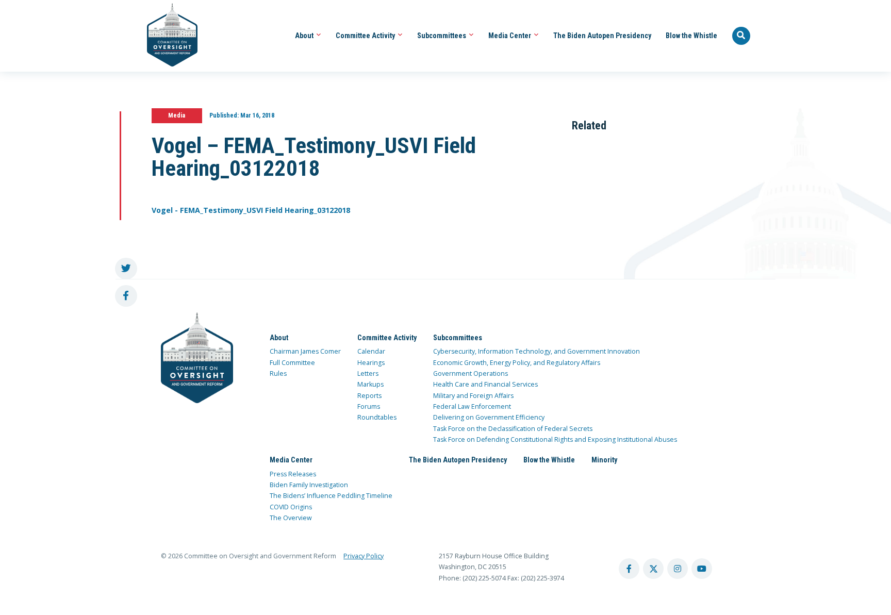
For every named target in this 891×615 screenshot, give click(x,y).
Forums (368, 406)
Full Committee (292, 362)
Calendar (371, 351)
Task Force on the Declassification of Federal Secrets (512, 428)
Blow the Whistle (691, 35)
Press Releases (293, 474)
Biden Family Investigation (309, 484)
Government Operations (470, 373)
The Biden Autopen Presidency (602, 35)
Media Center (510, 35)
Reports (369, 395)
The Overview (291, 517)
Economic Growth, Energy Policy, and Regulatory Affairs (516, 362)
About (305, 35)
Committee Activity (366, 35)
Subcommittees (442, 35)
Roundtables (377, 417)
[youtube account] (701, 568)
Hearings (371, 362)
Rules (278, 373)
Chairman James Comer (305, 351)
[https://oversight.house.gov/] (166, 36)
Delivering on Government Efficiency (488, 417)
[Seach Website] (741, 36)
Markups (370, 384)
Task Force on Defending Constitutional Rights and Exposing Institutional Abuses (555, 439)
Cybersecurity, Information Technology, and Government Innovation (536, 351)
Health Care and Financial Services (485, 384)
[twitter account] (653, 568)
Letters (367, 373)
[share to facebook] (126, 296)
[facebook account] (629, 568)
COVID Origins (291, 507)
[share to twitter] (126, 269)
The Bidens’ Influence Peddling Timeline (331, 495)
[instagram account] (677, 568)
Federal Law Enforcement (472, 406)
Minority (604, 460)
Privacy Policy (363, 556)
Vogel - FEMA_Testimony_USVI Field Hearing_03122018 (251, 210)
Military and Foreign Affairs (473, 395)
